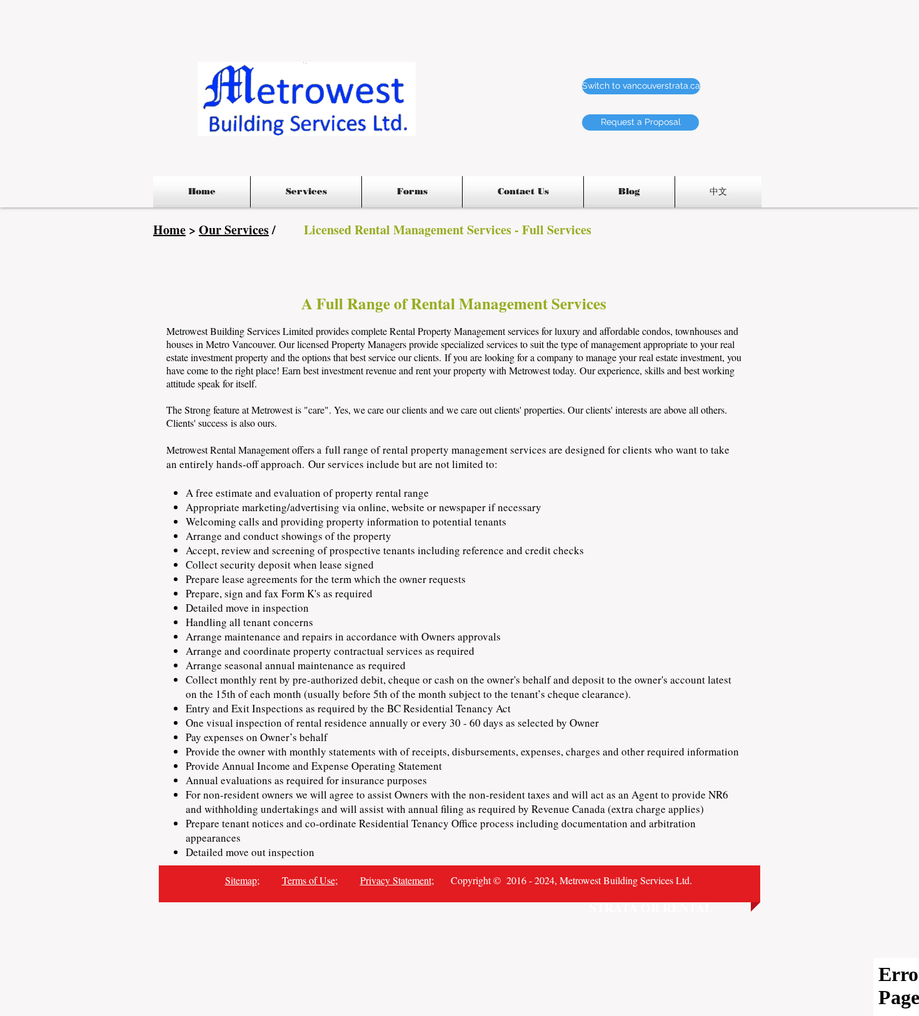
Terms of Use (308, 880)
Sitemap (241, 880)
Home (169, 230)
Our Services (234, 230)
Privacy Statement (395, 880)
